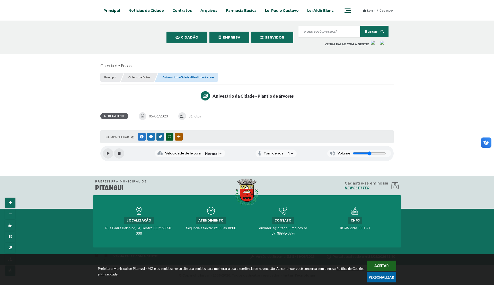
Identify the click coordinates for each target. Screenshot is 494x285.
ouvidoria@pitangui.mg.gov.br (283, 228)
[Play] (108, 153)
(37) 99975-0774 (283, 233)
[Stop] (119, 153)
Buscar (371, 31)
